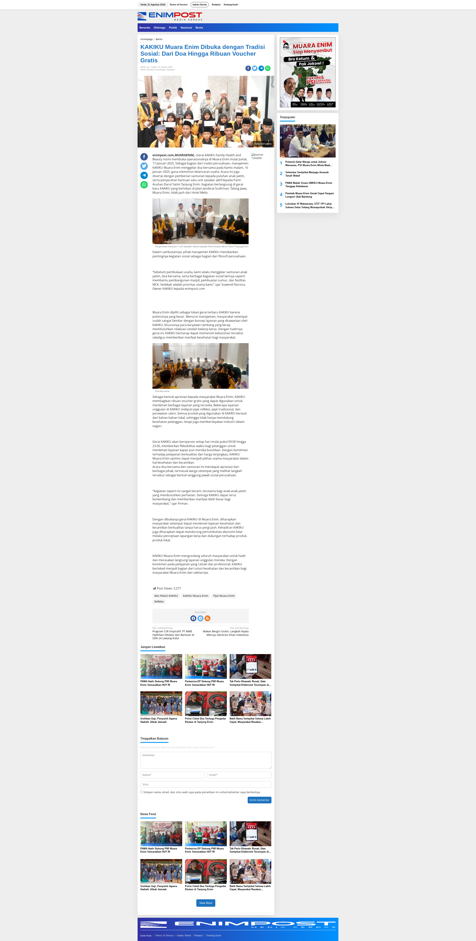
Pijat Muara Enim (224, 595)
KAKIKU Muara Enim (195, 595)
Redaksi (198, 935)
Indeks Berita (184, 935)
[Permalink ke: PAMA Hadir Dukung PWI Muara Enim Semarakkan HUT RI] (161, 666)
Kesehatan (160, 70)
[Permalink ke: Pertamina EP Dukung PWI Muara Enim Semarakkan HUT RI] (206, 666)
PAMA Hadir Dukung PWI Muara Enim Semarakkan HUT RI (158, 683)
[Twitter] (200, 618)
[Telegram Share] (261, 68)
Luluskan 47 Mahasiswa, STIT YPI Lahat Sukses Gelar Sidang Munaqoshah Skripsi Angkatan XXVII (309, 205)
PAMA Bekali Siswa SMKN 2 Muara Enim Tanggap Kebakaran (308, 185)
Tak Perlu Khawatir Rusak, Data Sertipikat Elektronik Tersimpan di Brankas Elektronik (249, 683)
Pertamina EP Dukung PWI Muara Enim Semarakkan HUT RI (204, 683)
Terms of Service (164, 935)
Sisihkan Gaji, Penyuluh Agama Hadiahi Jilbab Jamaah (158, 720)
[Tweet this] (255, 68)
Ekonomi (151, 70)
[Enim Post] (170, 16)
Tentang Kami (213, 935)
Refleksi (159, 601)
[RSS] (207, 618)
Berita (143, 70)
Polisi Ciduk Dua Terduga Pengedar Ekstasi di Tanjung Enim (205, 720)
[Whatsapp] (268, 68)
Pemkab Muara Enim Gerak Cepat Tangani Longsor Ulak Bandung (309, 195)
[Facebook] (193, 618)
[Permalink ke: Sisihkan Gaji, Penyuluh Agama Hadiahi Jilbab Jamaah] (161, 703)
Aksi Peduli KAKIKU (166, 595)
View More (205, 903)
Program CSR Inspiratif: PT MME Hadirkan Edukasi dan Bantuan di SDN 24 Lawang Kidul (173, 633)
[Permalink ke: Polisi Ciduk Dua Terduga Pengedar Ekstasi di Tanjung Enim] (206, 703)
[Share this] (248, 68)
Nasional (170, 70)
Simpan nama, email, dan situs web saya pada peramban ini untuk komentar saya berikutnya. (202, 792)
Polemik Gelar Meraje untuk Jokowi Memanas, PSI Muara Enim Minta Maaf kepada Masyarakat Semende (307, 163)
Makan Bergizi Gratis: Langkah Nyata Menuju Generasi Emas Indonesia (226, 631)
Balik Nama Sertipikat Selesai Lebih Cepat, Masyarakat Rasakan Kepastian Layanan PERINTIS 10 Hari (250, 720)
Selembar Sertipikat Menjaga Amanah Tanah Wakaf (307, 174)
